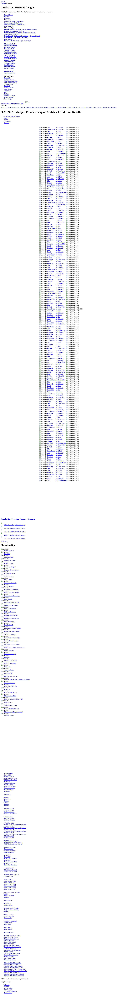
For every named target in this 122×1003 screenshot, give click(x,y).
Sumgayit (50, 133)
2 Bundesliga (8, 34)
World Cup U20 (8, 87)
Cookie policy (8, 989)
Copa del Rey (8, 918)
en (2, 1)
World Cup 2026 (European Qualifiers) (15, 824)
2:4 (56, 392)
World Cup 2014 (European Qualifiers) (15, 834)
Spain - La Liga (8, 576)
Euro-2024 (7, 78)
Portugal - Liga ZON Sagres (12, 935)
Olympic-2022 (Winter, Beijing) (13, 966)
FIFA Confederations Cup (11, 708)
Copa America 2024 (10, 881)
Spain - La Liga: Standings (21, 36)
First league (7, 903)
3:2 (56, 187)
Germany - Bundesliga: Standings (25, 32)
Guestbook (7, 794)
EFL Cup (7, 657)
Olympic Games (8, 715)
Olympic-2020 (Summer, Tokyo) (13, 967)
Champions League (9, 95)
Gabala (60, 133)
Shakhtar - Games (9, 812)
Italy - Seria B (8, 39)
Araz (48, 127)
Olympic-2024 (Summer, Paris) (13, 964)
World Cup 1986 (9, 837)
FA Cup (21, 31)
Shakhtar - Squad (9, 810)
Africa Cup (7, 90)
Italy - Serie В (8, 599)
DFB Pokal (16, 34)
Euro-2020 (7, 857)
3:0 (56, 171)
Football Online (8, 789)
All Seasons (4, 541)
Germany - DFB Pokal (10, 660)
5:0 (56, 163)
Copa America (8, 89)
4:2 (56, 200)
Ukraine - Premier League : (12, 892)
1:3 (56, 218)
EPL (5, 92)
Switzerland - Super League (12, 638)
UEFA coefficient (9, 26)
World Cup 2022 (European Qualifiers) (15, 828)
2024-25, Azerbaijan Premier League (14, 531)
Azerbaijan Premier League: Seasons (18, 519)
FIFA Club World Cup (10, 686)
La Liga (6, 94)
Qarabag (60, 127)
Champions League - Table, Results (14, 21)
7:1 (56, 370)
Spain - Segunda (9, 916)
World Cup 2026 (9, 79)
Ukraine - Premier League (11, 602)
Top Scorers (7, 121)
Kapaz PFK (61, 129)
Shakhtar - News (9, 808)
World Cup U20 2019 (10, 871)
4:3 (56, 145)
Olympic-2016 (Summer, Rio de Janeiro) (15, 971)
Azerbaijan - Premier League (12, 950)
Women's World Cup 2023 (11, 874)
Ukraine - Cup (8, 673)
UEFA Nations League (10, 81)
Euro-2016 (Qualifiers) (10, 862)
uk (1, 1)
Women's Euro (8, 84)
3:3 (56, 189)
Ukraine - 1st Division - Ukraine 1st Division (17, 679)
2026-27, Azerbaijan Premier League (14, 525)
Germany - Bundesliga (10, 583)
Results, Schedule (9, 895)
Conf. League (8, 99)
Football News (8, 15)
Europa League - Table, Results (13, 23)
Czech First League (9, 958)
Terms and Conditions (10, 991)
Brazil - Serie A (8, 625)
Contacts (6, 986)
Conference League (9, 567)
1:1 (56, 165)
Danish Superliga (9, 650)
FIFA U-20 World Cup (10, 692)
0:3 (56, 143)
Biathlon (6, 804)
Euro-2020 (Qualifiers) (10, 858)
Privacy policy (8, 988)
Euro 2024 (7, 554)
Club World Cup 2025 (10, 82)
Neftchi (49, 135)
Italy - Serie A (8, 579)
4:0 (56, 198)
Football (3, 3)
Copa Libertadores (9, 73)
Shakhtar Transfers (9, 820)
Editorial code (8, 993)
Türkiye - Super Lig (10, 612)
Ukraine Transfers (9, 818)
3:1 (56, 181)
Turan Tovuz (51, 129)
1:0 (56, 129)
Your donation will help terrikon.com (12, 103)
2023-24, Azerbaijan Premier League (14, 535)
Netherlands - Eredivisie (11, 605)
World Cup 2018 (9, 829)
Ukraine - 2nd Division (10, 676)
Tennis (6, 802)
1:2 (56, 161)
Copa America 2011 (10, 889)
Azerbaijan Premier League (12, 116)
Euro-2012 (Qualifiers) (10, 865)
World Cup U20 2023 (10, 870)
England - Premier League (11, 570)
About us (6, 985)
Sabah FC (61, 135)
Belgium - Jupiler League (11, 618)
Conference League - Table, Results (14, 24)
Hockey (6, 801)
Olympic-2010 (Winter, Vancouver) (14, 975)
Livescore (7, 18)
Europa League (8, 97)
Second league (8, 905)
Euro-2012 (7, 863)
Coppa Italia (7, 667)
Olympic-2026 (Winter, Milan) (12, 963)
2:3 (56, 157)
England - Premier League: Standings (26, 29)
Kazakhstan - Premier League (12, 628)
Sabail (59, 131)
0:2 (56, 177)
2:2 (56, 127)
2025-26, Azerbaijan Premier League (14, 528)
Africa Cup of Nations (10, 705)
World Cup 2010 (9, 836)
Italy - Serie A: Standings (20, 37)
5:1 (56, 155)
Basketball (7, 799)
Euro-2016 (7, 860)
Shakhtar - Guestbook (10, 813)
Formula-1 (7, 805)
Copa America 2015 (10, 887)
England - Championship (11, 31)
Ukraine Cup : (8, 900)
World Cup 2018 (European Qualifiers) (15, 831)
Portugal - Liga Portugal (11, 615)
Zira (48, 131)
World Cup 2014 (9, 832)
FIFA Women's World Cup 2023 (13, 699)
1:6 (56, 212)
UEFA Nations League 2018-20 (13, 844)
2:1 (56, 147)
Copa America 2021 (10, 882)
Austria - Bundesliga (10, 634)
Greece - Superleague (10, 654)
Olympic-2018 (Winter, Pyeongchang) (15, 969)
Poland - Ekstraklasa (10, 608)
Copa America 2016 (10, 886)
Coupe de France (9, 670)
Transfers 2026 (8, 817)
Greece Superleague (10, 960)
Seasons (6, 123)
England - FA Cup (9, 573)
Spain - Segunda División (11, 592)
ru (4, 1)
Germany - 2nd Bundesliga (12, 596)
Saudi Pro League (9, 621)
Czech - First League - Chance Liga (14, 647)
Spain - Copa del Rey (10, 663)
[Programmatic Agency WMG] (1, 995)
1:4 (56, 185)
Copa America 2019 (10, 884)
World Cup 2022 (9, 826)
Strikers (6, 897)
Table (5, 118)
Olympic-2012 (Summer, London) (14, 974)
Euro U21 (7, 86)
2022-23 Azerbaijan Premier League (14, 538)
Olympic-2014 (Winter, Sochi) (12, 972)
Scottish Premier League (11, 641)
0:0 (56, 194)
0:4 (56, 246)
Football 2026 (8, 775)
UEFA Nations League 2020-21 (13, 842)
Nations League (8, 557)
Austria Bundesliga (9, 940)
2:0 (56, 137)
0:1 (56, 135)
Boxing (6, 797)
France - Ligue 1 (9, 586)
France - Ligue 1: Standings (23, 40)
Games (6, 119)
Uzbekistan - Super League (12, 631)
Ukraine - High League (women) (13, 712)
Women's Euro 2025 (10, 696)
